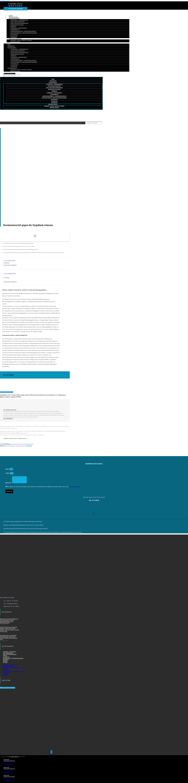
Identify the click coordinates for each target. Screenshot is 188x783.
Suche (13, 73)
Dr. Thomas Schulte (13, 756)
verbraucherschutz (22, 438)
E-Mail (8, 473)
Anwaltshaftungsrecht (18, 21)
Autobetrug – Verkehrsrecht (19, 20)
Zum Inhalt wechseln (5, 0)
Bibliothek (14, 265)
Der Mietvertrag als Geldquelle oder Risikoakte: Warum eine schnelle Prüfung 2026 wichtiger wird (8, 637)
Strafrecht (14, 65)
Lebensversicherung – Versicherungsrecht (23, 31)
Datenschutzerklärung (74, 486)
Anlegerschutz (7, 265)
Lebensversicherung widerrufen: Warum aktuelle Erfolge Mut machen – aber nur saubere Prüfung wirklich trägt (9, 629)
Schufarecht (14, 34)
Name (7, 469)
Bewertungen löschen (17, 24)
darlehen (6, 438)
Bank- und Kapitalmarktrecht (19, 23)
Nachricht (9, 482)
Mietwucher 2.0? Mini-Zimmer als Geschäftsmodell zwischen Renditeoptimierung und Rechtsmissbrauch (9, 620)
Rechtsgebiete (14, 18)
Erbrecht (13, 26)
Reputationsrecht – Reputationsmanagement (24, 32)
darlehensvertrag (13, 438)
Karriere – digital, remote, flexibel (21, 40)
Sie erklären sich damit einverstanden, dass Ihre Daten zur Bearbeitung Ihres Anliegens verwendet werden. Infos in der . (44, 486)
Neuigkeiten (11, 46)
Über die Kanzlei (15, 38)
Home (9, 44)
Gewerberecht (15, 29)
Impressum (6, 759)
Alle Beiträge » (8, 418)
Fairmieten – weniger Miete (19, 28)
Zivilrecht (14, 66)
